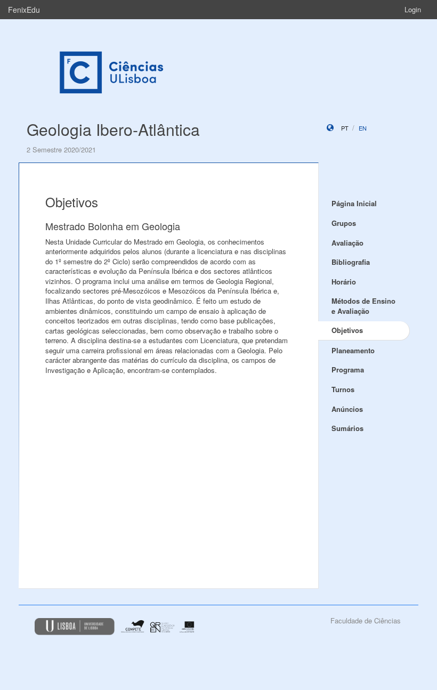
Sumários (347, 428)
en (363, 128)
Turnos (342, 389)
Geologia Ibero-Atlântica (113, 129)
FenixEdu (24, 9)
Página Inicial (354, 203)
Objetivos (347, 330)
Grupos (343, 223)
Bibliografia (350, 262)
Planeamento (353, 350)
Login (412, 9)
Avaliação (347, 243)
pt (345, 128)
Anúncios (347, 409)
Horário (343, 282)
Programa (347, 369)
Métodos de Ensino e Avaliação (363, 306)
